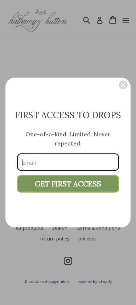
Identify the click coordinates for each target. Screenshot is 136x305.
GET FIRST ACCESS (68, 183)
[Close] (123, 85)
